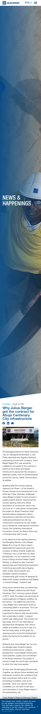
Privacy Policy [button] (7, 711)
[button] (3, 423)
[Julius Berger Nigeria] (10, 3)
